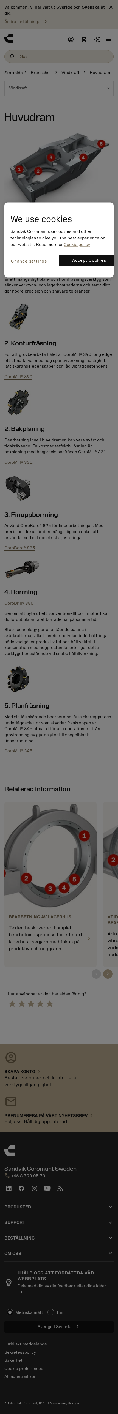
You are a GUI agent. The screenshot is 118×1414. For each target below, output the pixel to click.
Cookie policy (77, 245)
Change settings (29, 261)
